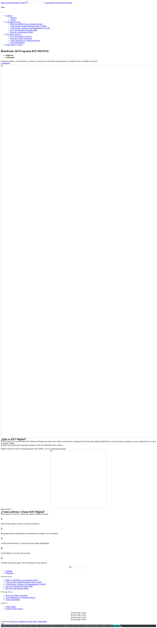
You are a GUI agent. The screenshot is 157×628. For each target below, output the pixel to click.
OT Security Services (13, 34)
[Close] (2, 12)
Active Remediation (17, 43)
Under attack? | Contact (14, 45)
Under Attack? (11, 607)
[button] (5, 63)
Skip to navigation (7, 3)
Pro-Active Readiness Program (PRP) (23, 30)
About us (13, 18)
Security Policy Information (37, 621)
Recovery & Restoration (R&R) (21, 32)
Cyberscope (48, 3)
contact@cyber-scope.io (14, 609)
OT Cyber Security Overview (21, 36)
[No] (121, 626)
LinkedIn (9, 571)
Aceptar (116, 626)
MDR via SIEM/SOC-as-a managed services (26, 24)
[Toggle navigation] (2, 49)
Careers (13, 20)
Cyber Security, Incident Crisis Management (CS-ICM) (30, 28)
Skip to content (20, 3)
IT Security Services (13, 22)
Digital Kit (9, 573)
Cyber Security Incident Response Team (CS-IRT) (28, 26)
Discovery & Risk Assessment (21, 38)
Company (9, 16)
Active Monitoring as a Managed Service (25, 41)
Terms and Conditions (18, 621)
